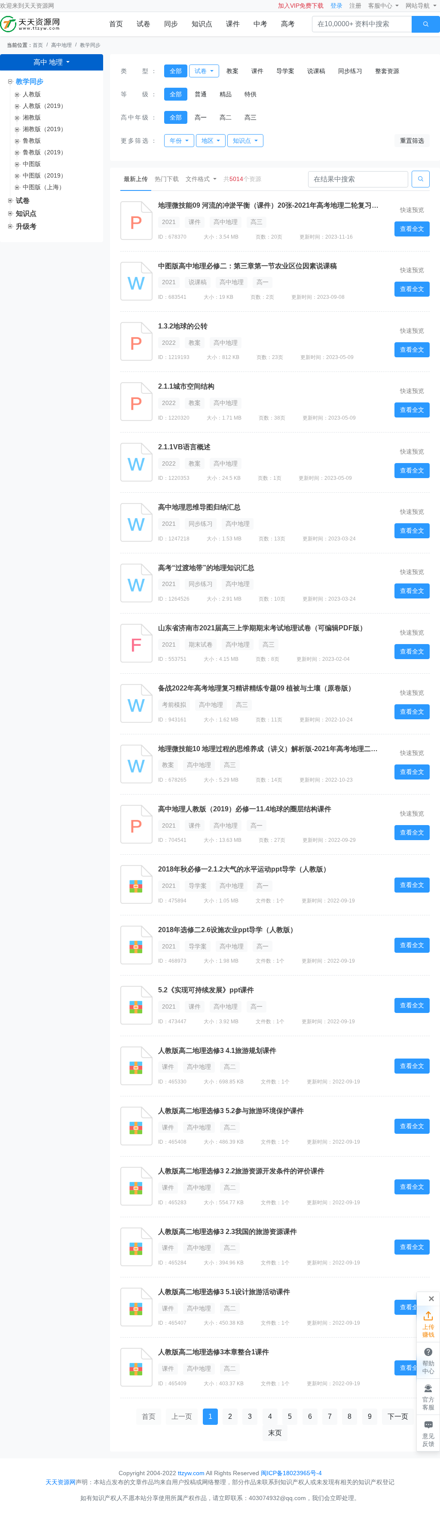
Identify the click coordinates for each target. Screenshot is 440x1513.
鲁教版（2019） (45, 152)
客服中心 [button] (381, 5)
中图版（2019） (45, 175)
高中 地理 (49, 62)
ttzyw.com (191, 1473)
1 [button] (210, 1416)
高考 (288, 24)
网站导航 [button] (418, 5)
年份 (176, 140)
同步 (171, 24)
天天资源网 (39, 5)
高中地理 (61, 45)
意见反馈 (428, 1433)
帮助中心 (428, 1360)
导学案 (285, 71)
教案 (232, 71)
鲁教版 (32, 140)
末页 (275, 1432)
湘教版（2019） (45, 129)
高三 (250, 117)
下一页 (398, 1416)
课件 (233, 24)
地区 (208, 140)
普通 (201, 94)
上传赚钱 (428, 1324)
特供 (250, 94)
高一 (201, 117)
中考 (260, 24)
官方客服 (428, 1397)
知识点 (202, 24)
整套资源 (387, 71)
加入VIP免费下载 (301, 5)
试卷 (143, 24)
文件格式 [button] (198, 178)
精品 (226, 94)
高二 (226, 117)
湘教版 (32, 117)
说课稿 (316, 71)
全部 (176, 71)
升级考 (26, 226)
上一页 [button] (181, 1416)
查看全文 (412, 228)
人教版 (32, 94)
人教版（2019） (45, 105)
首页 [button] (149, 1416)
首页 (116, 24)
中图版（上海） (44, 187)
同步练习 (350, 71)
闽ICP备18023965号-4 (291, 1473)
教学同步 (90, 45)
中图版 (32, 163)
